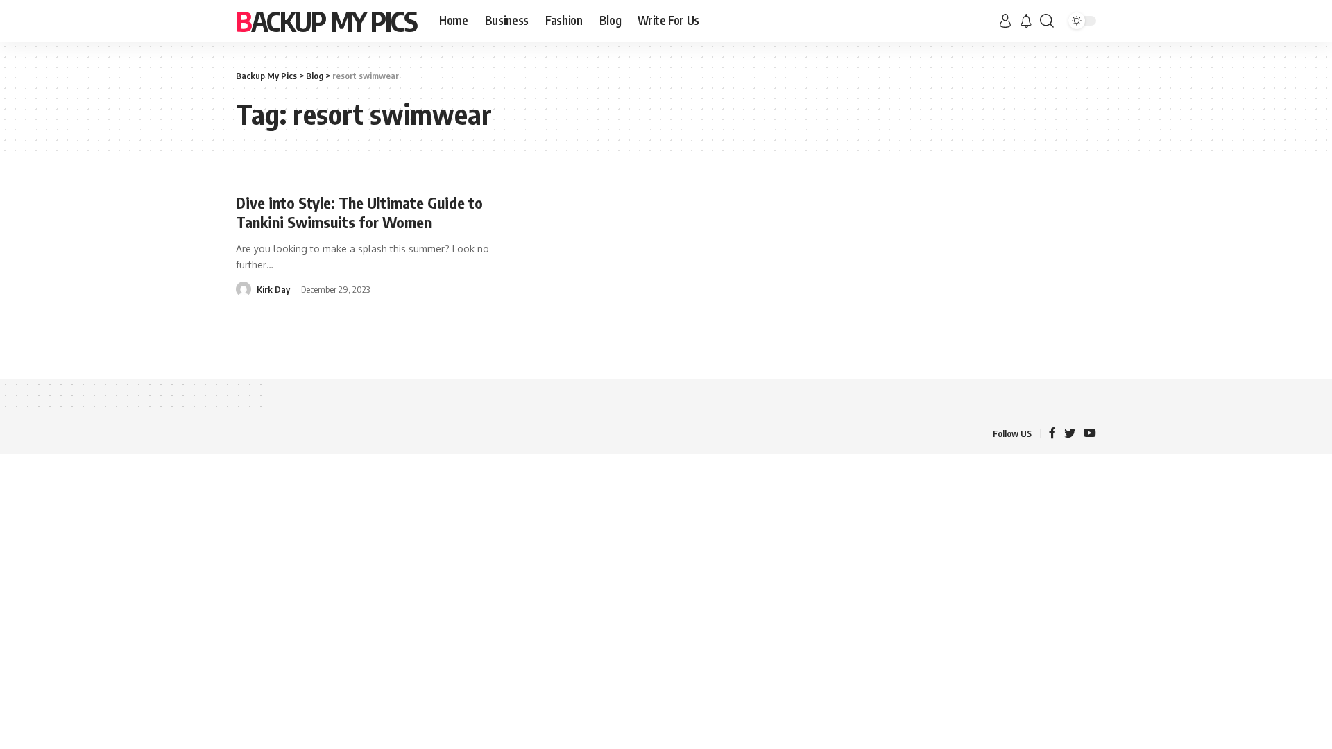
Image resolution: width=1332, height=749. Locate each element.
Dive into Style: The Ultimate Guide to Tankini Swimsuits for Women (359, 212)
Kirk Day (273, 289)
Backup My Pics (326, 20)
